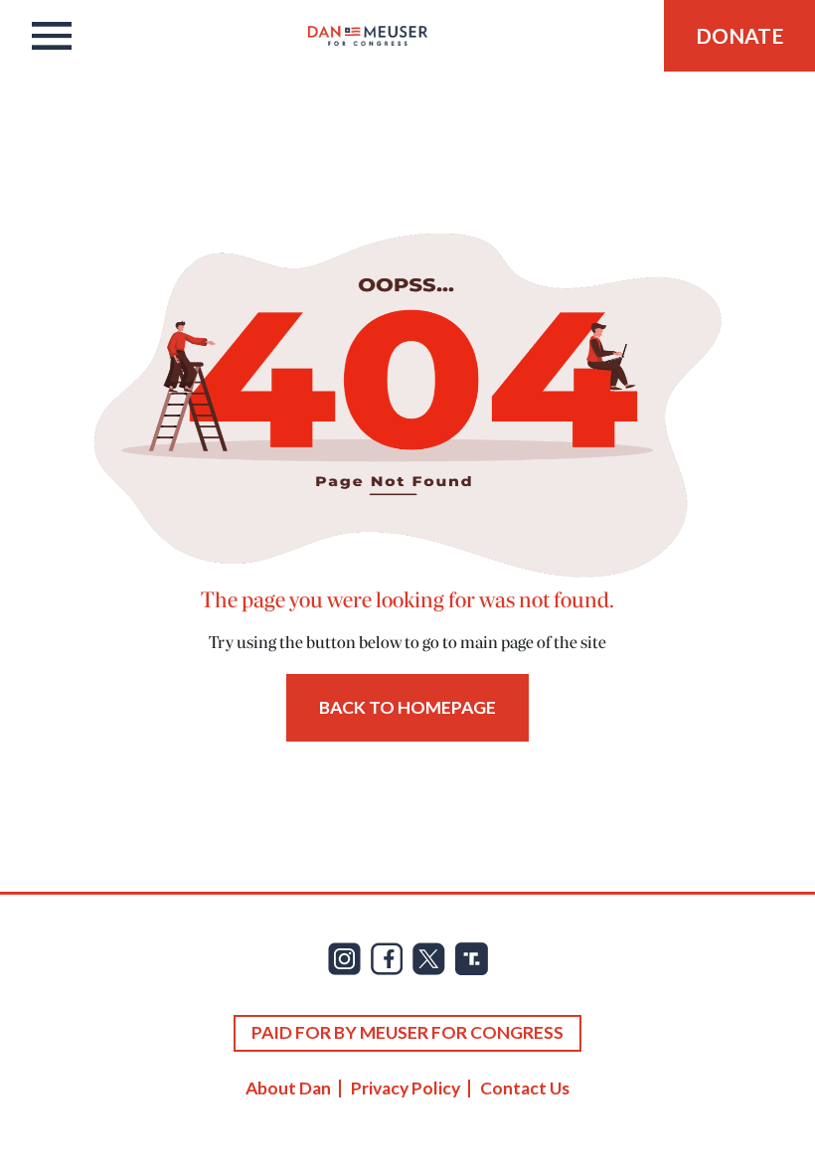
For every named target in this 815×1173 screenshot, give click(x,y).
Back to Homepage (407, 707)
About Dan (288, 1088)
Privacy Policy (405, 1088)
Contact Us (525, 1088)
